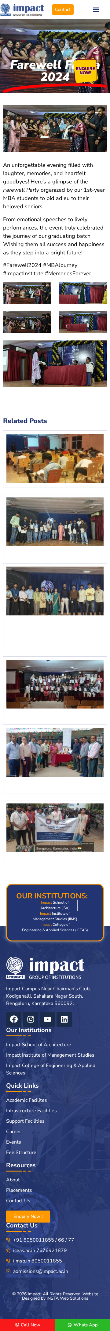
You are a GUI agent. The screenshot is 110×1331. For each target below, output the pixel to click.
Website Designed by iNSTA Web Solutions (60, 1296)
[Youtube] (47, 1019)
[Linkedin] (64, 1019)
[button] (96, 10)
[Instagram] (30, 1019)
